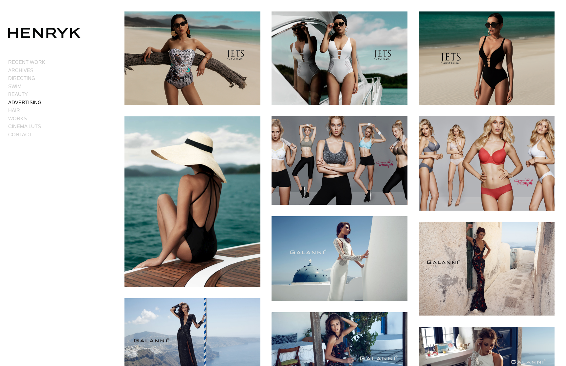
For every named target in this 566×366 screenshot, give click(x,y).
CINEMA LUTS (24, 126)
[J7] (192, 58)
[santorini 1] (487, 269)
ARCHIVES (20, 70)
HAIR (14, 110)
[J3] (192, 201)
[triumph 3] (339, 160)
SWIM (15, 86)
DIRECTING (21, 78)
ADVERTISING (25, 102)
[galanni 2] (339, 258)
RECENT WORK (26, 62)
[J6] (339, 58)
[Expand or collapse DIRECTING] (40, 78)
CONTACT (20, 134)
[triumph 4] (487, 163)
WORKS (17, 118)
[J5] (487, 58)
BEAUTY (18, 94)
